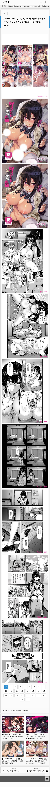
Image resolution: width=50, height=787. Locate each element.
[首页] (47, 771)
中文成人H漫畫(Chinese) (15, 6)
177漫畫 (6, 2)
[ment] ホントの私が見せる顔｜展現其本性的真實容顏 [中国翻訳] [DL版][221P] (13, 736)
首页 (5, 6)
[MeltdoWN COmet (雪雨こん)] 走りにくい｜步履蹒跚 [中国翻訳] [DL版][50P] (12, 761)
